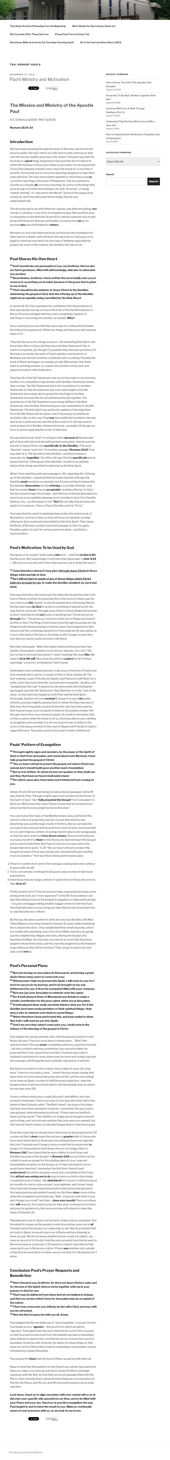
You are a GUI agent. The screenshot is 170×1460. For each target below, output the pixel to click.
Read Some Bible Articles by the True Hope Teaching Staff (42, 42)
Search (110, 174)
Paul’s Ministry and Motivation (39, 79)
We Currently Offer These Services (29, 34)
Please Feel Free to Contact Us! (72, 34)
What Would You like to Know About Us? (94, 26)
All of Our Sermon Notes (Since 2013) (100, 42)
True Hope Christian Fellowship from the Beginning (38, 26)
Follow (53, 88)
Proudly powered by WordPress (25, 1452)
